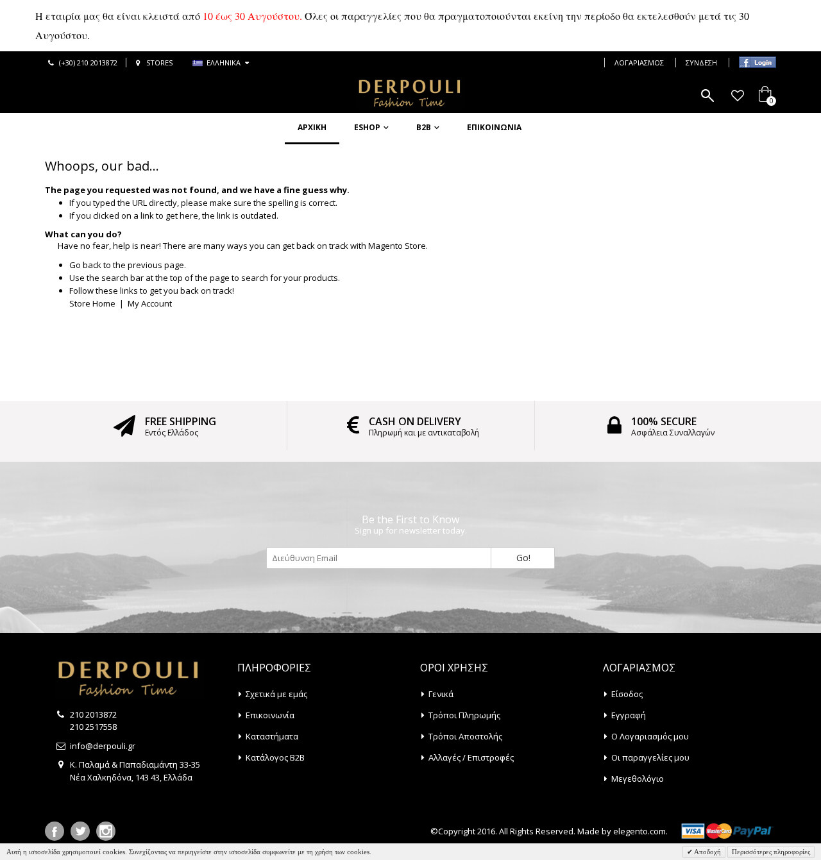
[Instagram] (105, 831)
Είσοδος (627, 694)
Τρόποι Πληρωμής (464, 715)
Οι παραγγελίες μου (650, 757)
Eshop (367, 127)
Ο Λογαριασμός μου (650, 736)
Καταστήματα (272, 736)
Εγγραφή (628, 715)
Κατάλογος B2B (275, 757)
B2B (423, 127)
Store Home (92, 303)
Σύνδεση (701, 62)
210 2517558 (93, 726)
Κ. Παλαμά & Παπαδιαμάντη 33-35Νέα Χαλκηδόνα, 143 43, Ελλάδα (135, 771)
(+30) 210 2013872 (88, 62)
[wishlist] (737, 95)
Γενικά (440, 694)
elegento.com (639, 831)
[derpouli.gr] (410, 94)
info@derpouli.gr (102, 746)
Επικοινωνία (494, 127)
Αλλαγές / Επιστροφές (471, 757)
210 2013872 (93, 714)
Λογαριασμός (639, 62)
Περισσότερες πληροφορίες (771, 852)
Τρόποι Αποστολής (465, 736)
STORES (159, 62)
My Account (150, 303)
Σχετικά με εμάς (276, 694)
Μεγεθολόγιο (637, 778)
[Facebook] (54, 831)
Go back (85, 265)
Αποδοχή (707, 852)
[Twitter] (80, 831)
